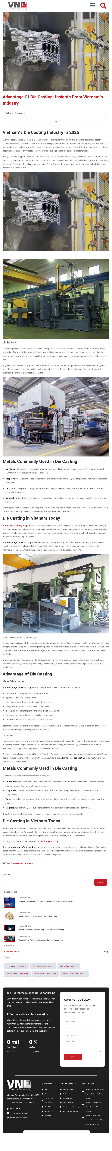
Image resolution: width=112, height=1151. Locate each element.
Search (7, 874)
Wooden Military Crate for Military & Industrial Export (37, 916)
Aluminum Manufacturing (16, 966)
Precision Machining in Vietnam (74, 973)
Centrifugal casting (48, 841)
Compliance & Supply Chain (43, 966)
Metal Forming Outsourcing (45, 973)
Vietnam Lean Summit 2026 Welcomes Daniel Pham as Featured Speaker (46, 901)
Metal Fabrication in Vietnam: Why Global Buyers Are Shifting (41, 929)
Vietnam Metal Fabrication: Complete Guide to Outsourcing (40, 940)
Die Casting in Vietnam (22, 863)
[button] (105, 113)
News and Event (12, 951)
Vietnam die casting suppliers (17, 525)
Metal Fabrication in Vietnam (17, 973)
